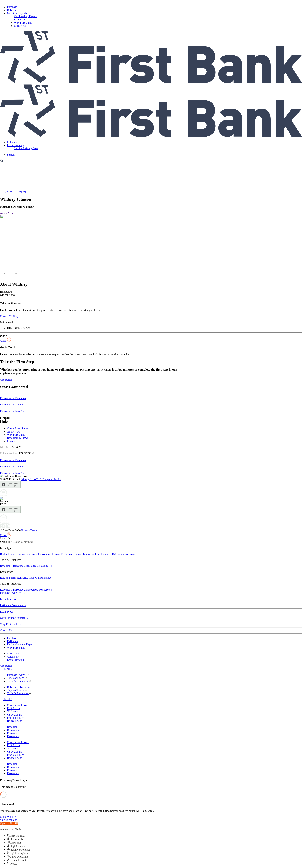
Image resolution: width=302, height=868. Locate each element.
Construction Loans (26, 553)
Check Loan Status (17, 428)
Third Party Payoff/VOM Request (33, 151)
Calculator (12, 142)
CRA (39, 479)
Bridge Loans (7, 553)
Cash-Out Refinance (40, 577)
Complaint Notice (51, 479)
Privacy (25, 479)
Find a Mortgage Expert (20, 644)
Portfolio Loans (99, 553)
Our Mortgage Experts (14, 617)
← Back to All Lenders (13, 191)
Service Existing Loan (26, 148)
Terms (32, 479)
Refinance (12, 10)
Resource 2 (19, 565)
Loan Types (8, 599)
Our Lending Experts (25, 16)
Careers (11, 441)
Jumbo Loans (82, 553)
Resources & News (17, 437)
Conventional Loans (49, 553)
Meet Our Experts (17, 13)
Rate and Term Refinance (14, 577)
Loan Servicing (15, 145)
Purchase (12, 6)
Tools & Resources (18, 681)
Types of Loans (16, 677)
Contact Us (20, 25)
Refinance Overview (13, 605)
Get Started (6, 665)
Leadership (20, 19)
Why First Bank (23, 22)
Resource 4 (45, 565)
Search (11, 154)
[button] (9, 823)
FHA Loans (67, 553)
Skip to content (8, 819)
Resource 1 (6, 565)
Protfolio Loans (15, 717)
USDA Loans (116, 553)
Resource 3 (32, 565)
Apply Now (13, 431)
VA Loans (129, 553)
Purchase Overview (12, 592)
